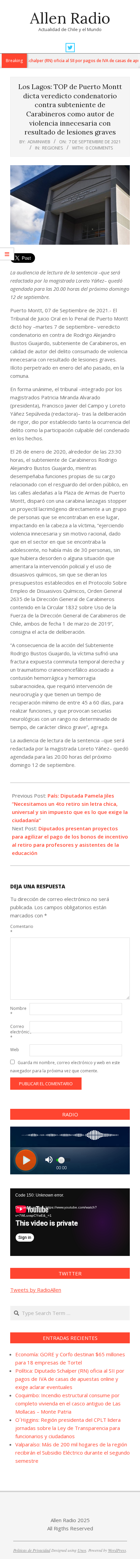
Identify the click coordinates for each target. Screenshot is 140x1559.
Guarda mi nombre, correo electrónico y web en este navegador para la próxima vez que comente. (65, 1067)
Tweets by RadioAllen (35, 1289)
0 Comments (99, 148)
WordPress (117, 1550)
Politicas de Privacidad (31, 1550)
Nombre (18, 1011)
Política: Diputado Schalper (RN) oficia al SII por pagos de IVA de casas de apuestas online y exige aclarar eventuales (69, 1378)
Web (14, 1050)
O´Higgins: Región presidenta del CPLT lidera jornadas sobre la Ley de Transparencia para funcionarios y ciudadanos (68, 1428)
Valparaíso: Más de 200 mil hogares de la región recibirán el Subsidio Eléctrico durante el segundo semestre (72, 1452)
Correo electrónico (19, 1032)
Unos (81, 1550)
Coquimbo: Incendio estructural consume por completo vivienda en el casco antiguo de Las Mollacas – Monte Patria (68, 1403)
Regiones (52, 148)
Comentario (19, 929)
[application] (70, 1222)
